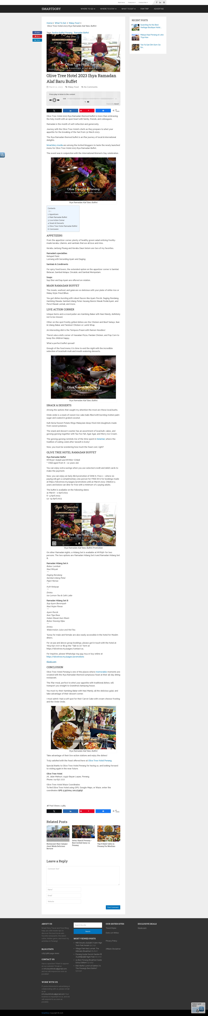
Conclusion (54, 229)
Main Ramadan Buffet (58, 217)
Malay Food (73, 87)
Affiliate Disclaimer (113, 949)
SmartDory (51, 8)
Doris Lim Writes (112, 933)
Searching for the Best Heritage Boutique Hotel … (150, 26)
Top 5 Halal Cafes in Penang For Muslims (106, 845)
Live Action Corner (56, 220)
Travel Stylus (111, 928)
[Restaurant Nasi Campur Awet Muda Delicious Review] (58, 833)
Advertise (159, 9)
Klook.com (51, 662)
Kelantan (101, 439)
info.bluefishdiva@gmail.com (55, 969)
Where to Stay (107, 9)
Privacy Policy (111, 941)
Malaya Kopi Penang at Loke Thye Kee (152, 36)
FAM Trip (145, 9)
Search (87, 931)
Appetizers (53, 214)
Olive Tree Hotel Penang (100, 760)
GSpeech (116, 103)
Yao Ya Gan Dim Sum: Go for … (150, 46)
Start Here (121, 2)
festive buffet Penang (62, 32)
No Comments (91, 87)
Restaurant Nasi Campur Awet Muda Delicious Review (57, 846)
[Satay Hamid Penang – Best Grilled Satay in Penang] (83, 831)
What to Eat (127, 9)
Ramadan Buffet (81, 32)
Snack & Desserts (57, 223)
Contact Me (142, 2)
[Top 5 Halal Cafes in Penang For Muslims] (108, 833)
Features (131, 2)
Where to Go (87, 9)
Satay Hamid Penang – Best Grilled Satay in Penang (82, 842)
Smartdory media (55, 145)
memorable (101, 672)
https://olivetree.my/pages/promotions (65, 657)
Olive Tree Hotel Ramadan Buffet (63, 226)
